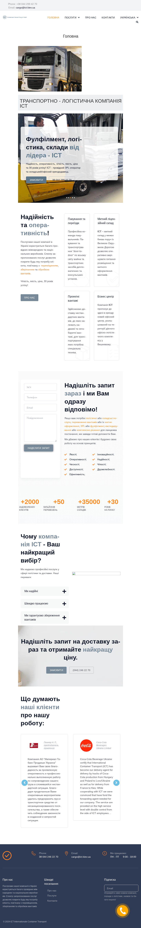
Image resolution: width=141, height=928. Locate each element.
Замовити (36, 180)
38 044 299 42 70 (62, 180)
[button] (45, 591)
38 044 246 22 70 (48, 856)
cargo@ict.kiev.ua (25, 7)
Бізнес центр (105, 296)
